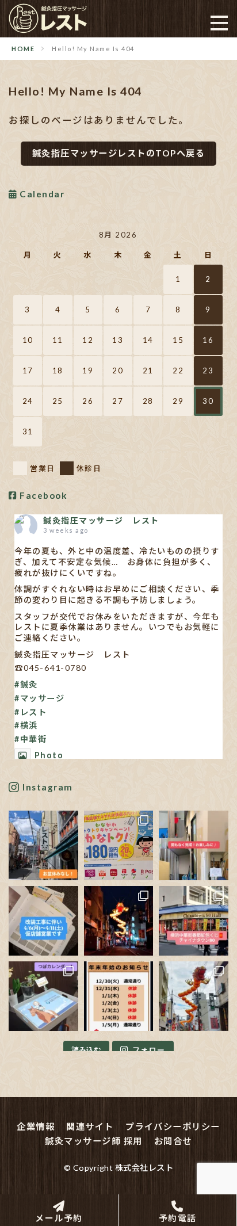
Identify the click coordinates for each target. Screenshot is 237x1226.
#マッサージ (39, 698)
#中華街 (30, 739)
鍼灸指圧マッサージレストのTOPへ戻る (118, 153)
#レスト (30, 712)
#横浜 (26, 725)
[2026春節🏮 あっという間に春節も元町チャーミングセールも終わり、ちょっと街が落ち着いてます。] (119, 921)
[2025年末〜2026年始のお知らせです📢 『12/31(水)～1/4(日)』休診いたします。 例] (119, 996)
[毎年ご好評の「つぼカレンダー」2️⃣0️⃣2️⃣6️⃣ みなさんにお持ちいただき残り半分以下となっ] (43, 996)
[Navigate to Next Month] (215, 234)
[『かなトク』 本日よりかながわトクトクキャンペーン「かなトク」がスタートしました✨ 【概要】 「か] (119, 845)
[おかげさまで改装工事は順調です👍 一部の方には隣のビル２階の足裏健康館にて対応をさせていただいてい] (193, 845)
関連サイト (90, 1126)
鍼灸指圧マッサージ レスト (101, 520)
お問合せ (173, 1141)
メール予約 (59, 1218)
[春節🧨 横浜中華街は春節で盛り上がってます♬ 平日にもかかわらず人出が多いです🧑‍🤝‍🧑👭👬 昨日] (193, 921)
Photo (49, 755)
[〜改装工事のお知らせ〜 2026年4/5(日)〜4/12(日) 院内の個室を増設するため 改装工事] (43, 921)
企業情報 (36, 1126)
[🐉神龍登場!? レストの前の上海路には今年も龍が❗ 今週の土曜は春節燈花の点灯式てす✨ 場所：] (193, 996)
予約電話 (178, 1218)
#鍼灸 (26, 684)
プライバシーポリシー (172, 1126)
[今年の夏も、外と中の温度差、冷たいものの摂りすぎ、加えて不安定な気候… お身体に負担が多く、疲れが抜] (43, 845)
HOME (23, 48)
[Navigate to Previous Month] (20, 234)
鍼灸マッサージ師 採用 (94, 1141)
